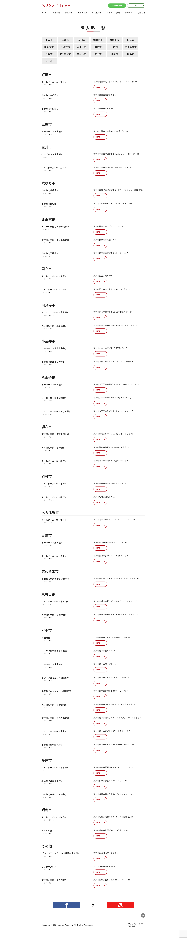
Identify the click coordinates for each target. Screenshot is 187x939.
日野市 (49, 54)
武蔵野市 (98, 40)
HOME (45, 13)
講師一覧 (56, 13)
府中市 (98, 54)
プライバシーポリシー (136, 924)
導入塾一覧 (97, 13)
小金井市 (65, 47)
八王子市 (81, 47)
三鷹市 (65, 40)
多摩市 (114, 54)
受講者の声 (82, 13)
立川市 (81, 40)
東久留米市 (65, 54)
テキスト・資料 (113, 13)
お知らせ (141, 13)
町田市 (49, 40)
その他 (49, 61)
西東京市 (114, 40)
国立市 (130, 40)
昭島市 (130, 54)
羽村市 (114, 47)
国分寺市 (49, 47)
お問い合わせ (117, 5)
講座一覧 (69, 13)
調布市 (98, 47)
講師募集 (129, 13)
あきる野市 (131, 47)
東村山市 (81, 54)
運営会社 (131, 926)
